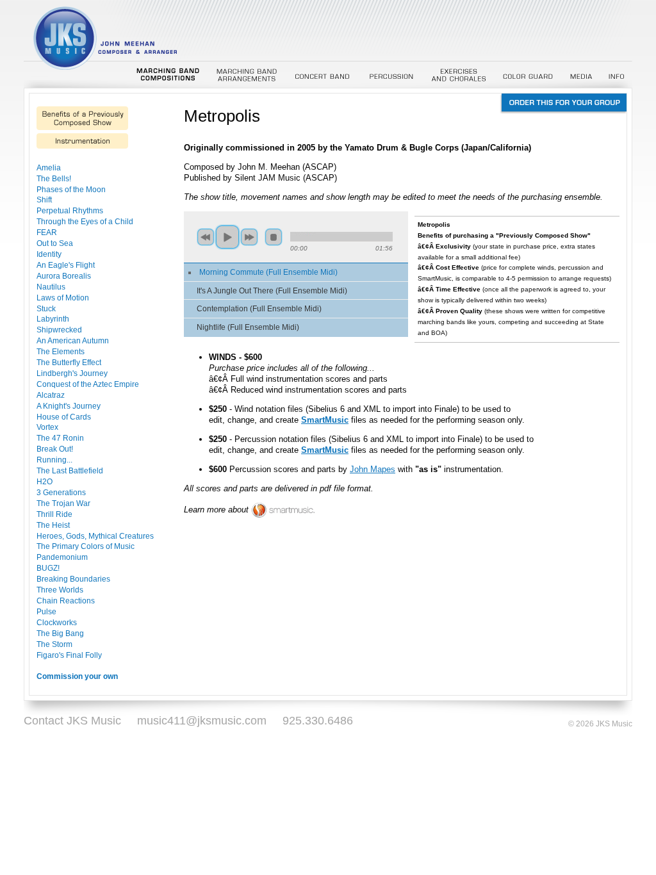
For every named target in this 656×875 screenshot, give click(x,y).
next (249, 237)
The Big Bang (60, 633)
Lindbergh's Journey (72, 373)
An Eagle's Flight (66, 265)
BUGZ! (48, 568)
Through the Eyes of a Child (85, 221)
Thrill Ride (54, 514)
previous (206, 237)
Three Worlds (60, 589)
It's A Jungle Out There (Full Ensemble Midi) (272, 290)
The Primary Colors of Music (86, 546)
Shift (44, 199)
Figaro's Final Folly (69, 655)
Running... (54, 459)
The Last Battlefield (70, 470)
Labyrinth (53, 319)
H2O (45, 481)
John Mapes (372, 469)
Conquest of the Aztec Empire (88, 384)
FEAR (47, 232)
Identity (49, 254)
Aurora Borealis (64, 276)
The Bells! (54, 178)
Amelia (49, 167)
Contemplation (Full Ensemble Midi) (259, 308)
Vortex (47, 427)
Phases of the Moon (71, 189)
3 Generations (61, 492)
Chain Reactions (66, 600)
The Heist (53, 525)
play (227, 237)
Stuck (46, 308)
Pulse (46, 611)
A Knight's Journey (69, 406)
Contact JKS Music (72, 720)
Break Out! (55, 449)
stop (274, 237)
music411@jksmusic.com (201, 720)
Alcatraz (51, 395)
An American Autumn (73, 340)
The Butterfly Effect (69, 362)
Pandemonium (62, 557)
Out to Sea (55, 243)
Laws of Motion (63, 297)
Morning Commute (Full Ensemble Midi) (268, 272)
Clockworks (57, 622)
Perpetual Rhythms (70, 210)
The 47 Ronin (60, 438)
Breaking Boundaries (73, 579)
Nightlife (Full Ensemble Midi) (248, 327)
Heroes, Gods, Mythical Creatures (95, 536)
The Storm (54, 644)
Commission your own (77, 676)
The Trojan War (63, 503)
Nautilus (51, 286)
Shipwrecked (59, 329)
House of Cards (64, 417)
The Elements (61, 351)
